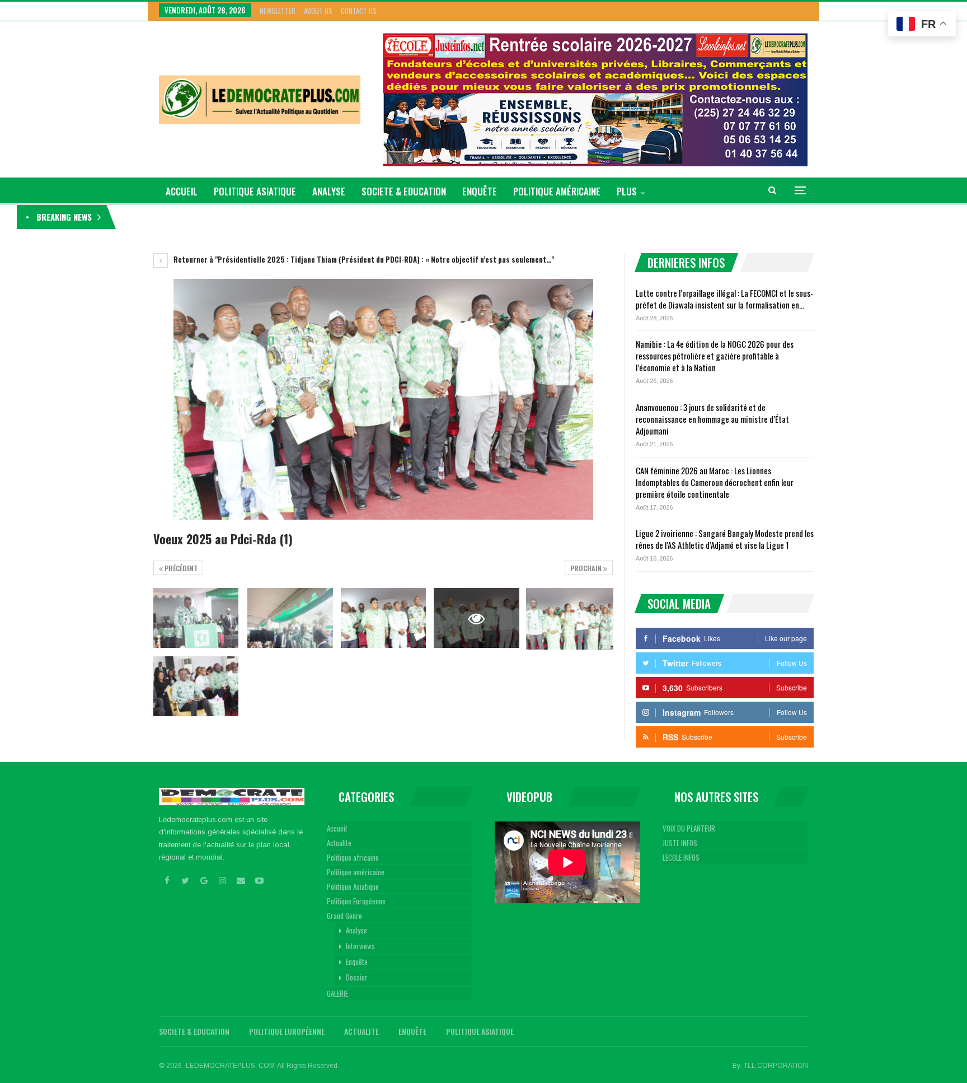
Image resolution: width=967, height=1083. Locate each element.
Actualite (339, 842)
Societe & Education (404, 191)
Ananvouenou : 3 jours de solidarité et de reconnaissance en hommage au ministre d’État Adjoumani (712, 419)
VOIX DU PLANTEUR (689, 828)
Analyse (328, 191)
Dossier (357, 977)
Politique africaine (353, 857)
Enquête (479, 191)
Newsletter (277, 10)
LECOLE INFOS (681, 857)
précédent (180, 568)
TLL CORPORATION (776, 1066)
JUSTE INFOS (680, 842)
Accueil (337, 828)
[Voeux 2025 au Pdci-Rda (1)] (195, 618)
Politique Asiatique (255, 191)
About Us (318, 10)
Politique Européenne (356, 901)
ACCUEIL (182, 191)
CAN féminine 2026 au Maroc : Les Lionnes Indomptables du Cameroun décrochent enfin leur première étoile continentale (715, 482)
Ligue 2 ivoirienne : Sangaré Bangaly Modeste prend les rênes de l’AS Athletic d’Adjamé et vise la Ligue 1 (725, 539)
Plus (627, 191)
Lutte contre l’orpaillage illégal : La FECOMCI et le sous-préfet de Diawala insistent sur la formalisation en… (724, 299)
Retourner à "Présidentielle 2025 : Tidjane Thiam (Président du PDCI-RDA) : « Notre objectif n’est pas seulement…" (363, 259)
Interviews (360, 945)
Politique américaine (556, 191)
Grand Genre (344, 915)
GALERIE (337, 993)
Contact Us (359, 10)
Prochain (586, 568)
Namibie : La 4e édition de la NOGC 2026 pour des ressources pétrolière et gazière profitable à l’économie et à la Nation (715, 356)
